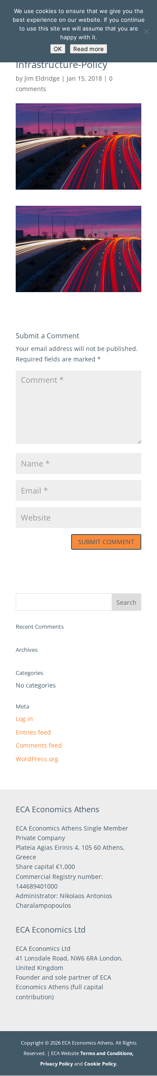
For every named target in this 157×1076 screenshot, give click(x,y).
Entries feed (33, 732)
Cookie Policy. (100, 1063)
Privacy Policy (56, 1063)
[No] (146, 31)
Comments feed (39, 745)
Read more (88, 48)
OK (58, 48)
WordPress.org (37, 759)
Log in (24, 719)
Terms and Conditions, (106, 1053)
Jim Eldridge (42, 78)
